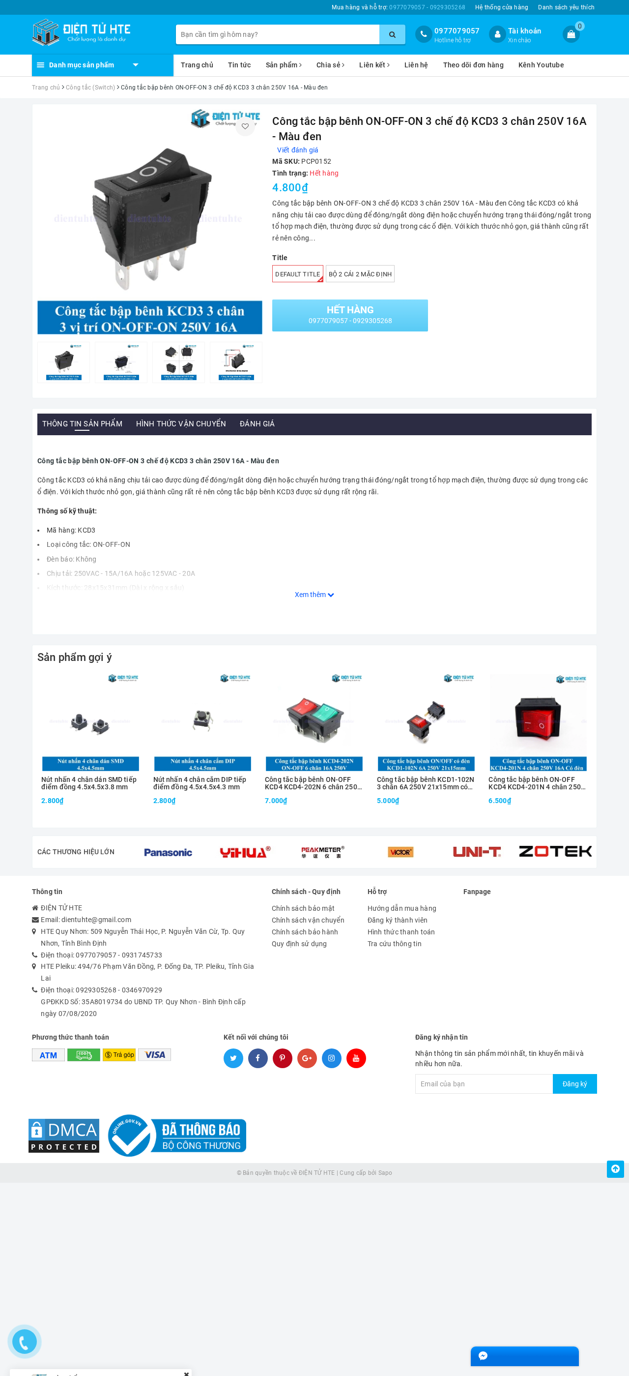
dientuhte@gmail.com (96, 920)
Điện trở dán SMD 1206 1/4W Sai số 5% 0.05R (123, 1344)
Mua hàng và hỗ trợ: (398, 7)
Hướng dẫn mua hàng (402, 908)
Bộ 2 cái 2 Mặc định (360, 274)
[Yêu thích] (245, 126)
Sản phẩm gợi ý (74, 657)
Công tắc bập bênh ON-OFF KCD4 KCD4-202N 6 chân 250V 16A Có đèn (313, 783)
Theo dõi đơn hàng (473, 65)
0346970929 (142, 990)
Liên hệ (416, 65)
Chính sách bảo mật (303, 908)
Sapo (385, 1172)
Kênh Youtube (541, 65)
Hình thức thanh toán (401, 932)
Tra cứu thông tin (395, 944)
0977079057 (457, 31)
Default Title (297, 274)
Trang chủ (197, 65)
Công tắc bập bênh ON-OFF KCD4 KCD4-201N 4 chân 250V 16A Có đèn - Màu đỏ (536, 783)
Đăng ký (575, 1084)
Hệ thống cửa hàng (501, 7)
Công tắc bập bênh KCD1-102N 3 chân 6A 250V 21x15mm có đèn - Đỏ (426, 783)
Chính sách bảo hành (305, 932)
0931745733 (142, 955)
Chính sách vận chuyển (308, 920)
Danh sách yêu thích (566, 7)
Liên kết (373, 65)
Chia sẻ (329, 65)
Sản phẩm (282, 65)
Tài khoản (524, 31)
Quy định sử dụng (299, 944)
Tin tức (239, 65)
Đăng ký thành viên (398, 920)
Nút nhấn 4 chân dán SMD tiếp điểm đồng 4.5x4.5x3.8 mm (89, 783)
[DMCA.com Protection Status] (64, 1135)
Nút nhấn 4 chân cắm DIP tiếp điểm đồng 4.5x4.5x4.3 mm (200, 783)
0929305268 (96, 990)
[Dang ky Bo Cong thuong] (174, 1135)
